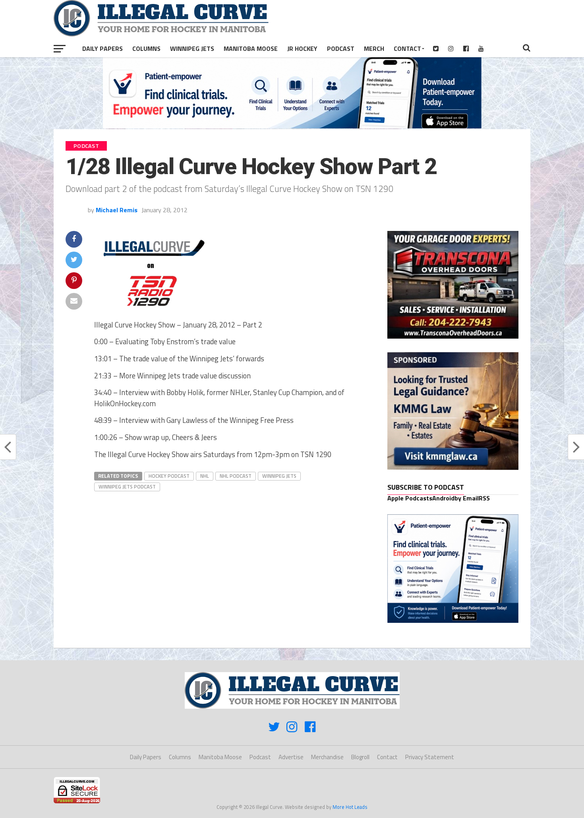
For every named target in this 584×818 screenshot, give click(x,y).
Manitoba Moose (251, 48)
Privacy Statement (429, 757)
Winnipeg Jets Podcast (127, 486)
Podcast (340, 48)
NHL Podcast (235, 476)
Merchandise (327, 757)
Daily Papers (102, 48)
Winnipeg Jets (192, 48)
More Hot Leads (350, 807)
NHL (204, 476)
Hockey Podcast (169, 476)
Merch (374, 48)
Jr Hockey (302, 48)
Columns (146, 48)
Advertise (291, 757)
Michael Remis (116, 210)
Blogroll (360, 757)
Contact (407, 48)
